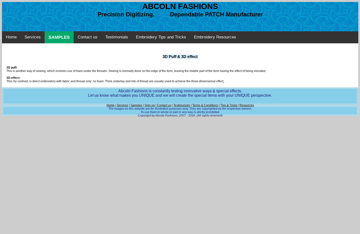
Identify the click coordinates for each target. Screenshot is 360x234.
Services (32, 37)
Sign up (149, 105)
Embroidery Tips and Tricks (161, 37)
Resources (247, 105)
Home (11, 37)
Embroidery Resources (215, 37)
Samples (136, 105)
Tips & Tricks (228, 105)
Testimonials (116, 37)
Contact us (87, 37)
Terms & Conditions (205, 105)
